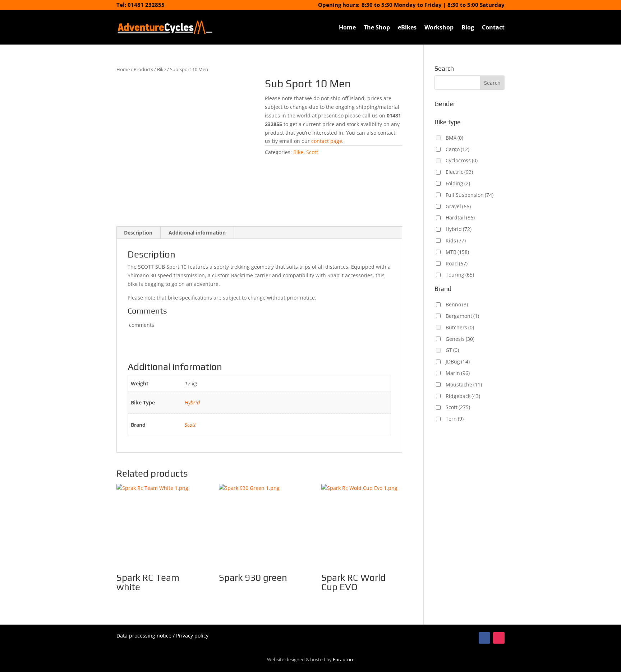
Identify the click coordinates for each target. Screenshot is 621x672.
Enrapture (343, 660)
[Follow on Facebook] (484, 638)
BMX (454, 137)
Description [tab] (138, 232)
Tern (455, 418)
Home (347, 27)
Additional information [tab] (197, 232)
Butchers (460, 327)
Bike (161, 69)
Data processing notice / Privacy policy (162, 635)
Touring (460, 274)
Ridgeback (463, 396)
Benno (457, 304)
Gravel (458, 206)
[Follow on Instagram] (499, 638)
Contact (493, 27)
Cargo (457, 149)
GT (452, 350)
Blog (467, 27)
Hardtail (460, 217)
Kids (456, 240)
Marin (458, 373)
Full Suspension (469, 194)
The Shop (377, 27)
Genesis (460, 338)
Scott (312, 152)
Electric (459, 171)
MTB (457, 252)
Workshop (439, 27)
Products (143, 69)
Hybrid (192, 402)
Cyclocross (462, 160)
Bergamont (462, 315)
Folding (458, 183)
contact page (326, 141)
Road (457, 263)
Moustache (464, 384)
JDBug (458, 361)
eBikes (407, 27)
